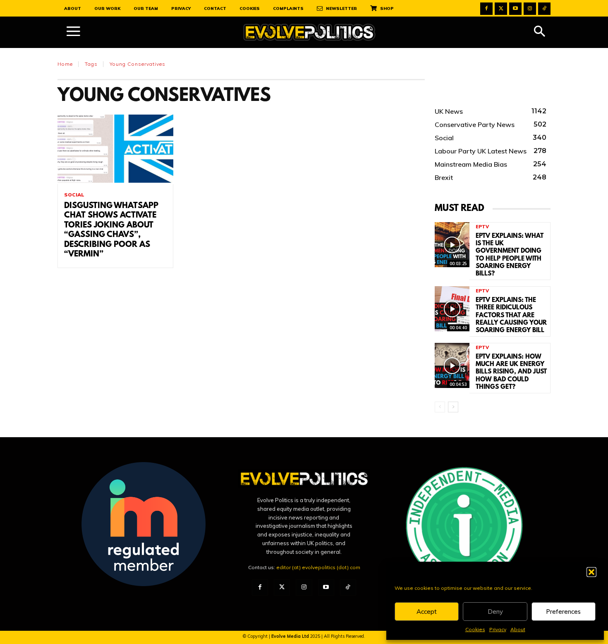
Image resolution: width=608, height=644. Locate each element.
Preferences (563, 611)
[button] (591, 572)
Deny (495, 611)
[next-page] (453, 407)
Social (74, 194)
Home (65, 64)
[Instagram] (530, 8)
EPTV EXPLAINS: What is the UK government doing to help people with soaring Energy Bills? (509, 255)
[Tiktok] (544, 8)
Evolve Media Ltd (290, 636)
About (517, 629)
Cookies (475, 629)
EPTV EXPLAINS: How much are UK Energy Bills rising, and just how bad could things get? (511, 372)
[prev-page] (440, 407)
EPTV (482, 227)
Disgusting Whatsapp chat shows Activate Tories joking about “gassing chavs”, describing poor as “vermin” (111, 230)
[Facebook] (486, 8)
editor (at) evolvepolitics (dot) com (318, 567)
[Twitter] (501, 8)
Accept (427, 611)
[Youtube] (515, 8)
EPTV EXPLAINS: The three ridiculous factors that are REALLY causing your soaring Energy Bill (511, 315)
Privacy (497, 629)
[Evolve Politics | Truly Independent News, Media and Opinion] (309, 32)
